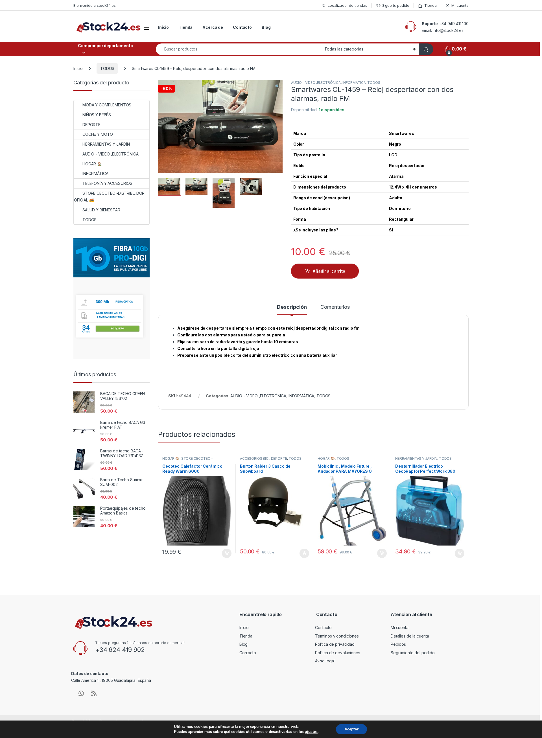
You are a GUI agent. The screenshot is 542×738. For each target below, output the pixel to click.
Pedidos (398, 644)
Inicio (163, 27)
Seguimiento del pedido (413, 652)
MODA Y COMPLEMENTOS (106, 104)
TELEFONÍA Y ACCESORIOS (107, 183)
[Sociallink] (81, 693)
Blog (266, 27)
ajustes (311, 731)
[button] (277, 86)
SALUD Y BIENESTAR (101, 209)
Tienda (430, 5)
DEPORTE (279, 458)
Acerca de (212, 27)
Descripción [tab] (292, 307)
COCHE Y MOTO (97, 134)
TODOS (107, 68)
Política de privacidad (335, 644)
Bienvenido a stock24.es (94, 5)
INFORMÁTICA (354, 82)
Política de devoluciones (337, 652)
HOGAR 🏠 (171, 458)
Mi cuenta (460, 5)
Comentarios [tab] (334, 307)
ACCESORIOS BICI (254, 458)
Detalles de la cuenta (410, 636)
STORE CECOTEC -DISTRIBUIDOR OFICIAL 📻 (187, 460)
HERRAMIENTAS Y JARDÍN (416, 458)
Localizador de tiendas (347, 5)
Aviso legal (325, 660)
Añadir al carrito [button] (225, 553)
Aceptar (351, 729)
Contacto (242, 27)
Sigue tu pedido (395, 5)
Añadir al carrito (328, 271)
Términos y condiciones (337, 636)
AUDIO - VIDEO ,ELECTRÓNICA (316, 82)
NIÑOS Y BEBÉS (96, 114)
